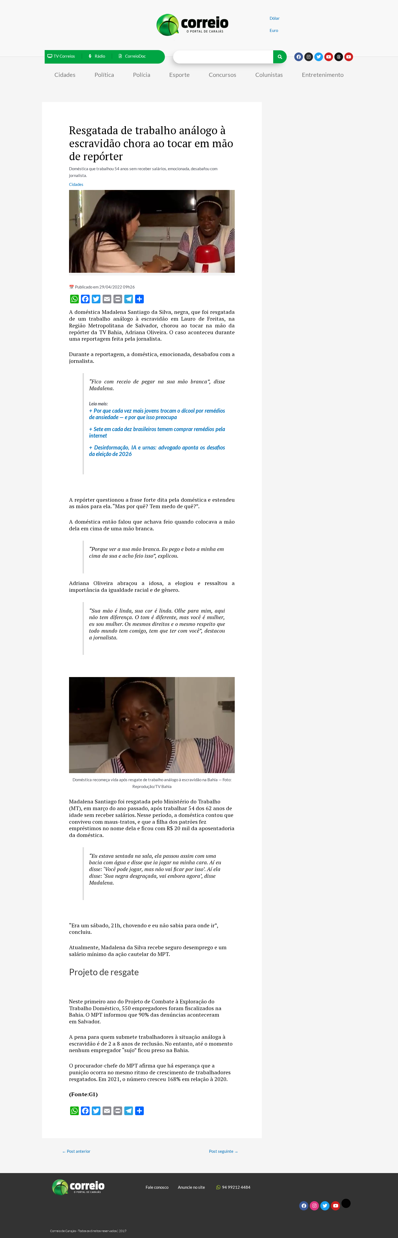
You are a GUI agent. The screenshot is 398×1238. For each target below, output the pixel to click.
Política (104, 74)
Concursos (222, 74)
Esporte (179, 74)
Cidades (65, 74)
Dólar (275, 18)
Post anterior (76, 1151)
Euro (274, 30)
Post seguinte (223, 1151)
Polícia (141, 74)
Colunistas (269, 74)
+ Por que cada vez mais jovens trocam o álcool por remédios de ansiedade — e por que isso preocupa (157, 413)
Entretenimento (323, 74)
